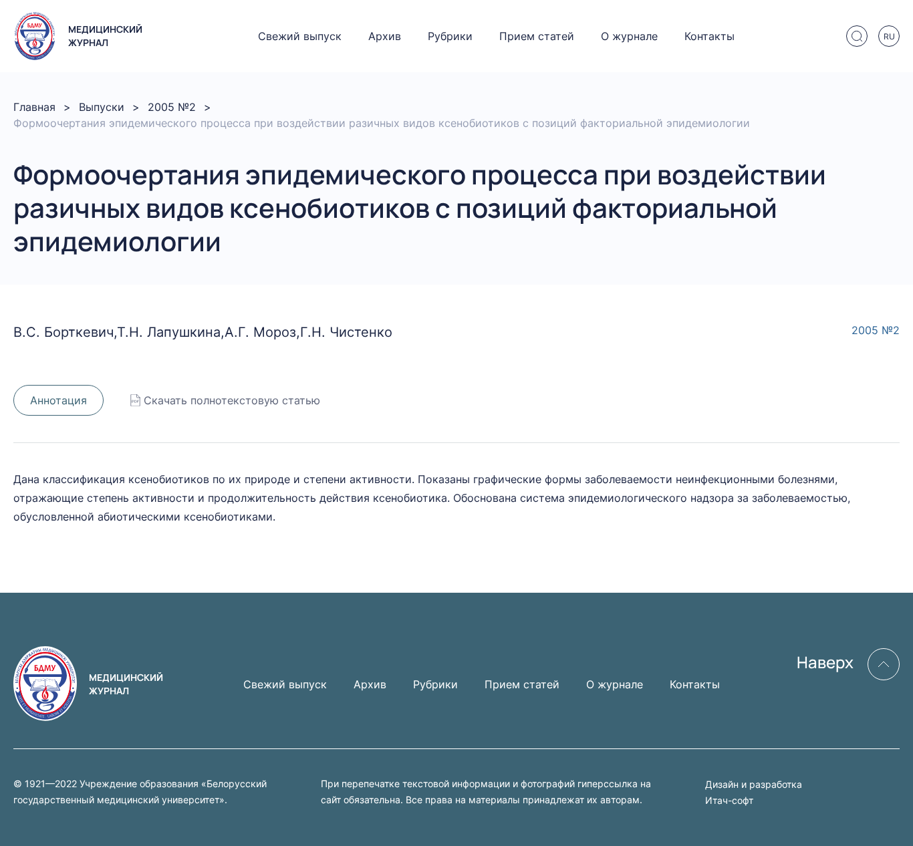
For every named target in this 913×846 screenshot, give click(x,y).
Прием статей (536, 36)
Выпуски (101, 107)
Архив (384, 36)
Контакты (709, 36)
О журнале (629, 36)
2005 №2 (172, 107)
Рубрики (450, 36)
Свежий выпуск (300, 36)
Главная (34, 107)
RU (889, 36)
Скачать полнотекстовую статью (232, 400)
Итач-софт (729, 800)
